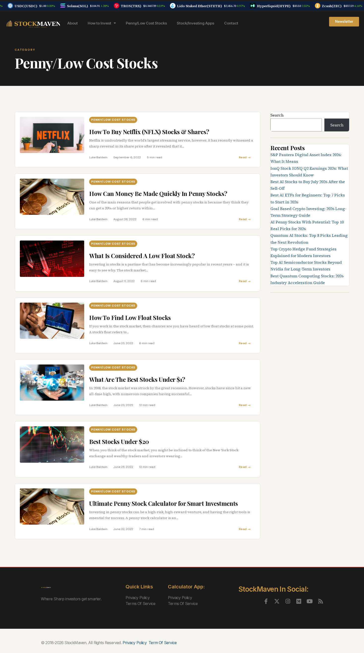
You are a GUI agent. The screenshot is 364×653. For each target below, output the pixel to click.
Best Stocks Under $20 (119, 441)
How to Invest (99, 23)
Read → (245, 157)
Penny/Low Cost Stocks (146, 23)
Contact (231, 23)
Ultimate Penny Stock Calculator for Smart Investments (163, 503)
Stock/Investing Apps (195, 23)
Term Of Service (163, 642)
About (72, 23)
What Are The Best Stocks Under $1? (137, 379)
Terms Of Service (140, 603)
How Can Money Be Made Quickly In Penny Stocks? (158, 193)
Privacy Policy (138, 597)
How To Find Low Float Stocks (130, 317)
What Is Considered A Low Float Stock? (142, 256)
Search (277, 115)
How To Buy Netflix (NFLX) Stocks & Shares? (149, 132)
